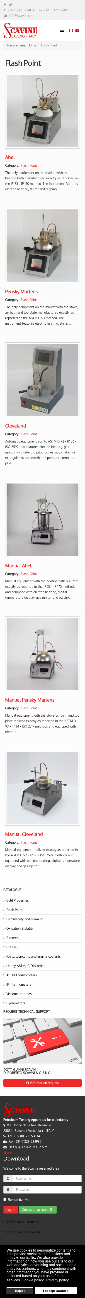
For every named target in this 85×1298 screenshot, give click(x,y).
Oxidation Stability (20, 928)
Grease (11, 947)
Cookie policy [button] (33, 1280)
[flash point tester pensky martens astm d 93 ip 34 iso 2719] (42, 654)
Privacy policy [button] (57, 1280)
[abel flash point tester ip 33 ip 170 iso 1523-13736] (42, 520)
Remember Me (18, 1199)
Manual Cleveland (24, 834)
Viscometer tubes (19, 994)
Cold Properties (17, 900)
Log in (10, 1209)
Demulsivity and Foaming (24, 919)
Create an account (36, 1209)
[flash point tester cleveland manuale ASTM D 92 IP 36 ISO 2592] (42, 788)
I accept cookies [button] (55, 1291)
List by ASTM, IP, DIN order (25, 966)
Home (32, 45)
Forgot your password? (23, 1232)
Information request (44, 1083)
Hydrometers (15, 1003)
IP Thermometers (18, 984)
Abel (10, 157)
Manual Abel (18, 565)
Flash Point (29, 165)
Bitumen (12, 938)
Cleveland (15, 426)
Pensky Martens (21, 291)
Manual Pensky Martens (29, 700)
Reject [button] (20, 1291)
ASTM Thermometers (21, 975)
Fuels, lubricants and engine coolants (33, 956)
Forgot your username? (23, 1222)
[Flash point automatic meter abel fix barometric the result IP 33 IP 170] (42, 111)
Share (7, 1152)
